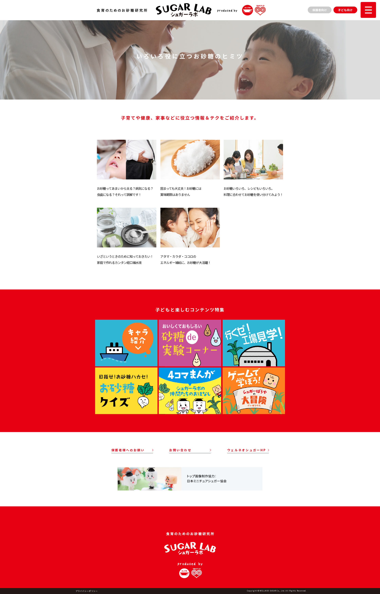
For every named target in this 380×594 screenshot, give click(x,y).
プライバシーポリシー (87, 590)
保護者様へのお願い (128, 450)
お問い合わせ (180, 450)
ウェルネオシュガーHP (246, 450)
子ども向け (345, 10)
